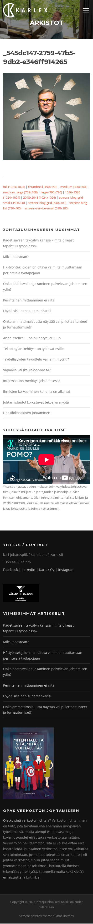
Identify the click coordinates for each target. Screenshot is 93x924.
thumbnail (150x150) (42, 187)
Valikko (86, 10)
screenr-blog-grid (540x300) (47, 203)
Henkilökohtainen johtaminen (26, 412)
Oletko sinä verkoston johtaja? (27, 820)
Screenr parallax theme (35, 916)
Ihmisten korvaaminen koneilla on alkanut (36, 391)
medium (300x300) (73, 187)
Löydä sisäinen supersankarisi (27, 310)
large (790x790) (51, 192)
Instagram (66, 569)
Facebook (10, 569)
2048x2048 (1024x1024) (39, 197)
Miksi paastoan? (16, 256)
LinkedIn (28, 569)
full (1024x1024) (14, 187)
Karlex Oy (46, 569)
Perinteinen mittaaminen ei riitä (28, 300)
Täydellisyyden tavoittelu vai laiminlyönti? (36, 359)
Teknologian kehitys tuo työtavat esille (33, 348)
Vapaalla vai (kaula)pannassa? (27, 370)
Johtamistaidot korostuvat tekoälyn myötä (36, 402)
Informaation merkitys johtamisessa (31, 380)
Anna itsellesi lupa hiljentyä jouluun (32, 338)
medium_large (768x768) (20, 192)
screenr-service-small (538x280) (46, 208)
